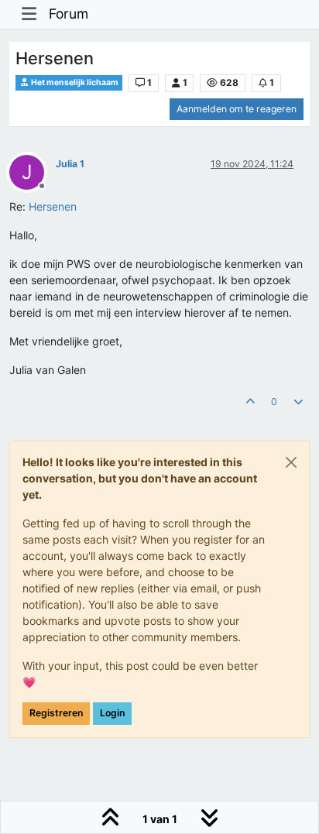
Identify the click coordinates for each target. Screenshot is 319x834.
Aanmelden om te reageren (237, 109)
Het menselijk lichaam (73, 82)
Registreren (56, 713)
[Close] (291, 462)
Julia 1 (70, 164)
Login (112, 713)
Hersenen (53, 206)
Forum (68, 13)
